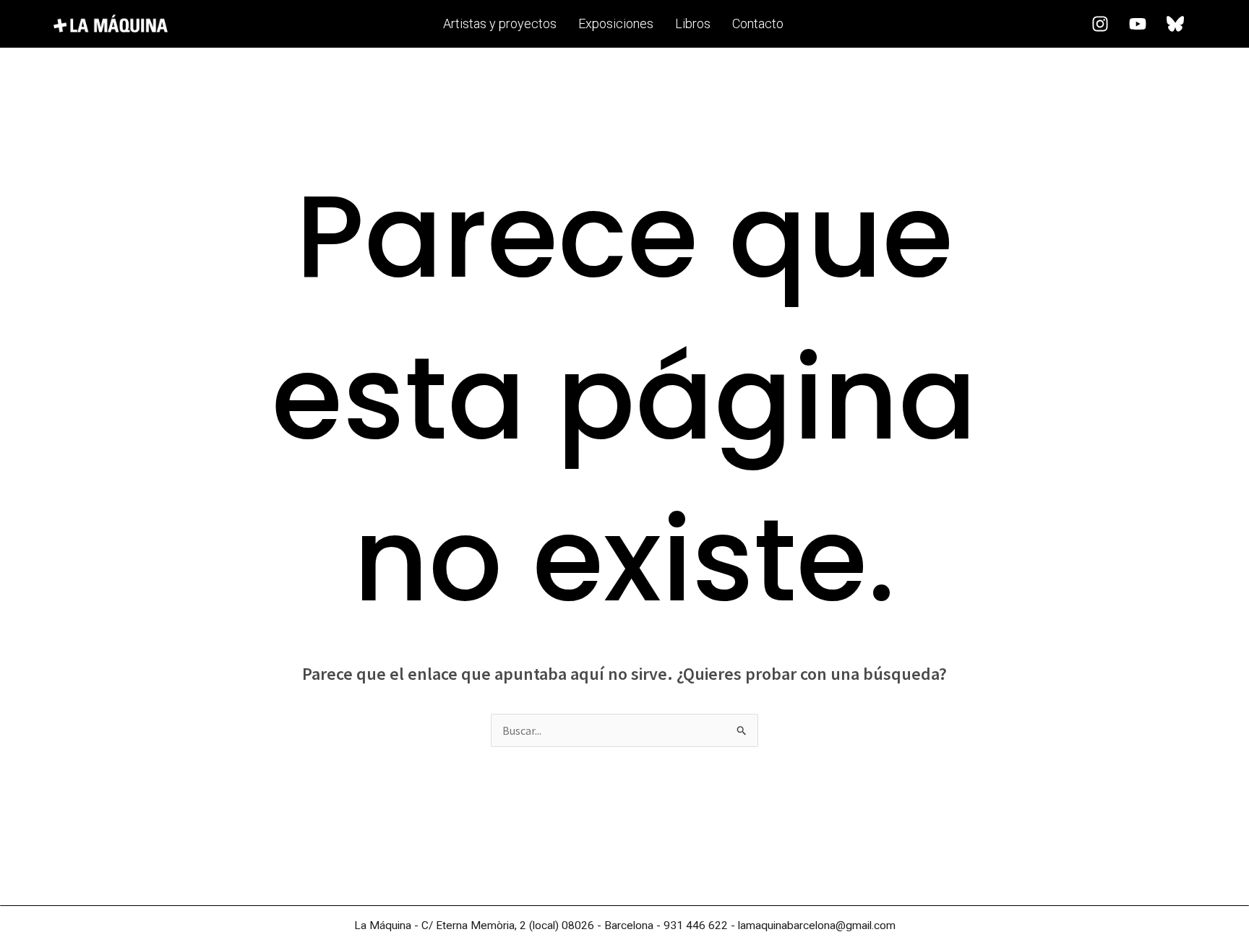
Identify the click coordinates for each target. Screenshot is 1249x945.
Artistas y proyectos (500, 23)
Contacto (758, 23)
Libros (693, 23)
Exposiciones (615, 23)
